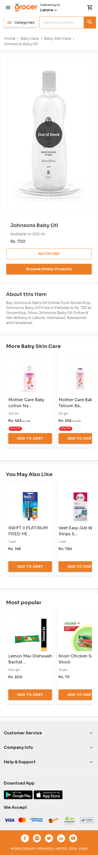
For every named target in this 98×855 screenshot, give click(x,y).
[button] (20, 22)
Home (9, 38)
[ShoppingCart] (90, 7)
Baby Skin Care (57, 38)
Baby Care (30, 38)
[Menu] (8, 7)
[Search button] (90, 21)
